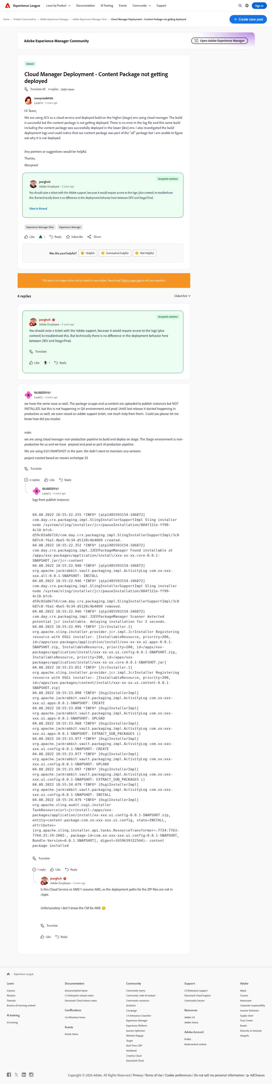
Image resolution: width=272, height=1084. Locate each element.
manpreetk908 (43, 98)
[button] (248, 19)
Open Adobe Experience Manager (222, 41)
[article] (102, 342)
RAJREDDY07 (42, 392)
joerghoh (45, 181)
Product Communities (25, 19)
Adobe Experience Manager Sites (90, 19)
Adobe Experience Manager (54, 19)
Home (6, 19)
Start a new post (131, 280)
